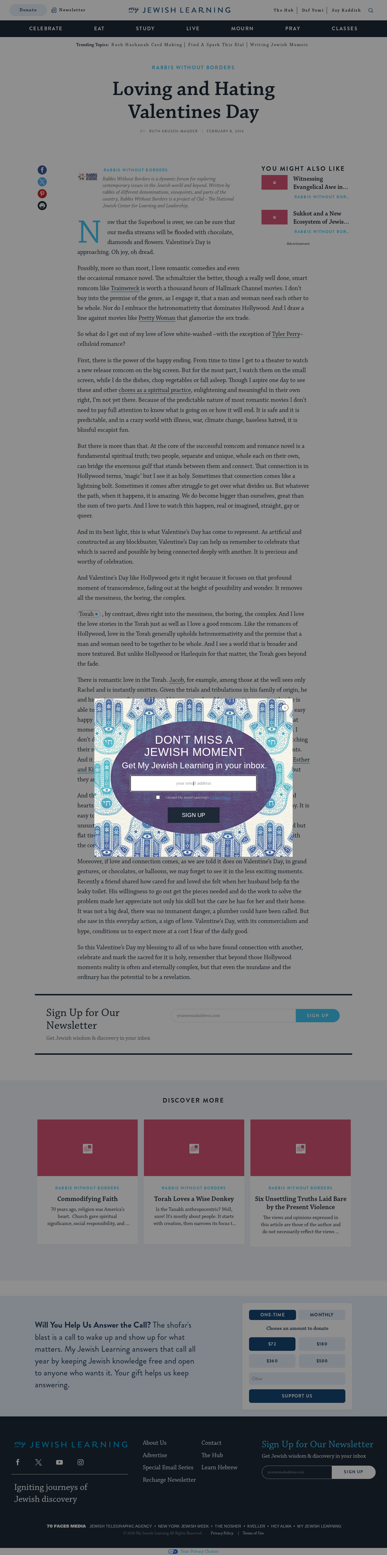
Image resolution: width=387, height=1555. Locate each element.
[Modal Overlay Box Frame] (193, 777)
